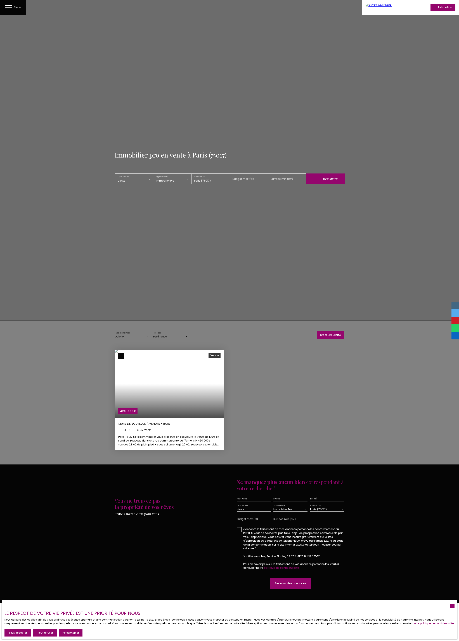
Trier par (157, 333)
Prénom (242, 498)
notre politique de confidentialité (433, 623)
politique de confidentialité (281, 568)
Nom (276, 498)
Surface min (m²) (282, 178)
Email (313, 498)
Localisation (199, 176)
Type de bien (162, 176)
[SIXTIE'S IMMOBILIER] (389, 7)
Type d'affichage (123, 333)
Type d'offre (123, 176)
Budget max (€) (243, 178)
